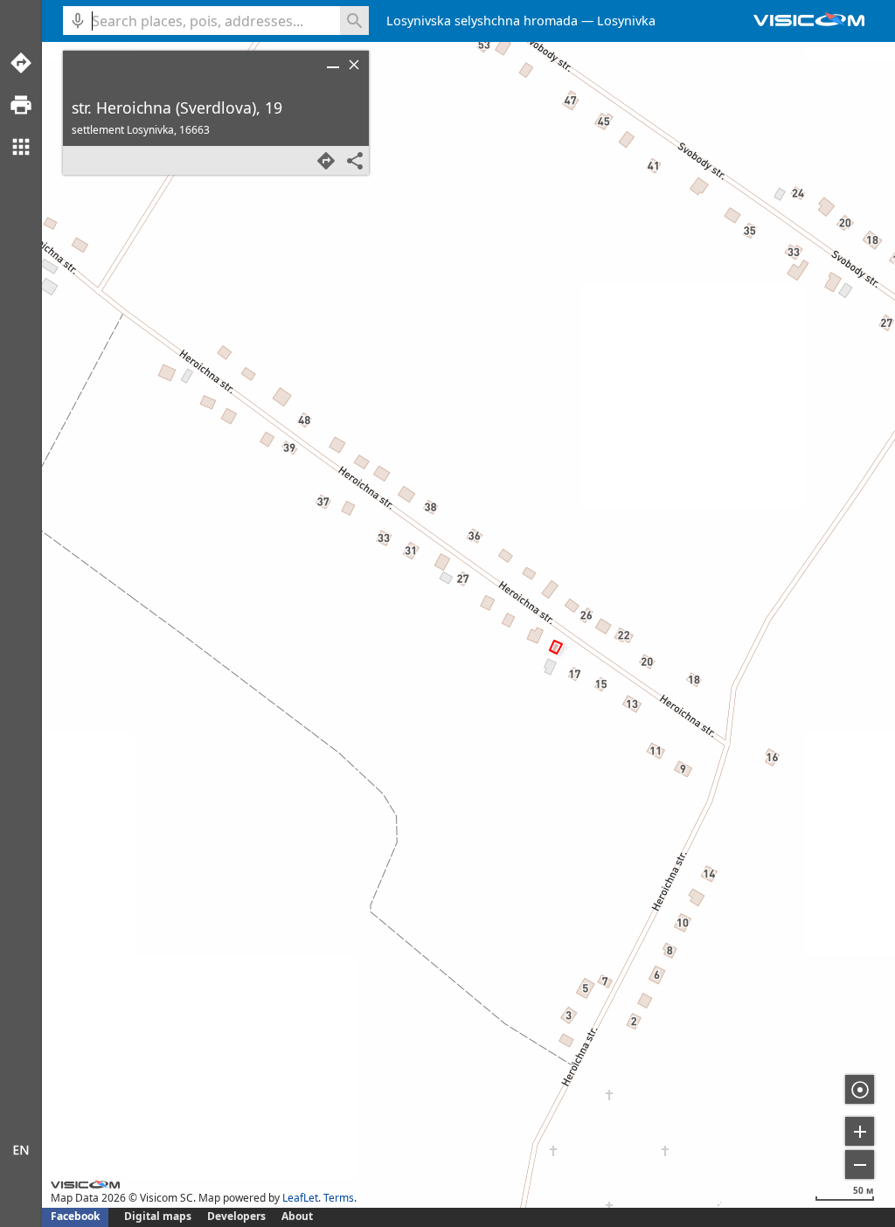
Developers (236, 1216)
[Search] (354, 20)
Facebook (75, 1216)
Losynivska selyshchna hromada (482, 20)
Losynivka (626, 20)
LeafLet (300, 1197)
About (297, 1216)
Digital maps (159, 1216)
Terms (338, 1197)
